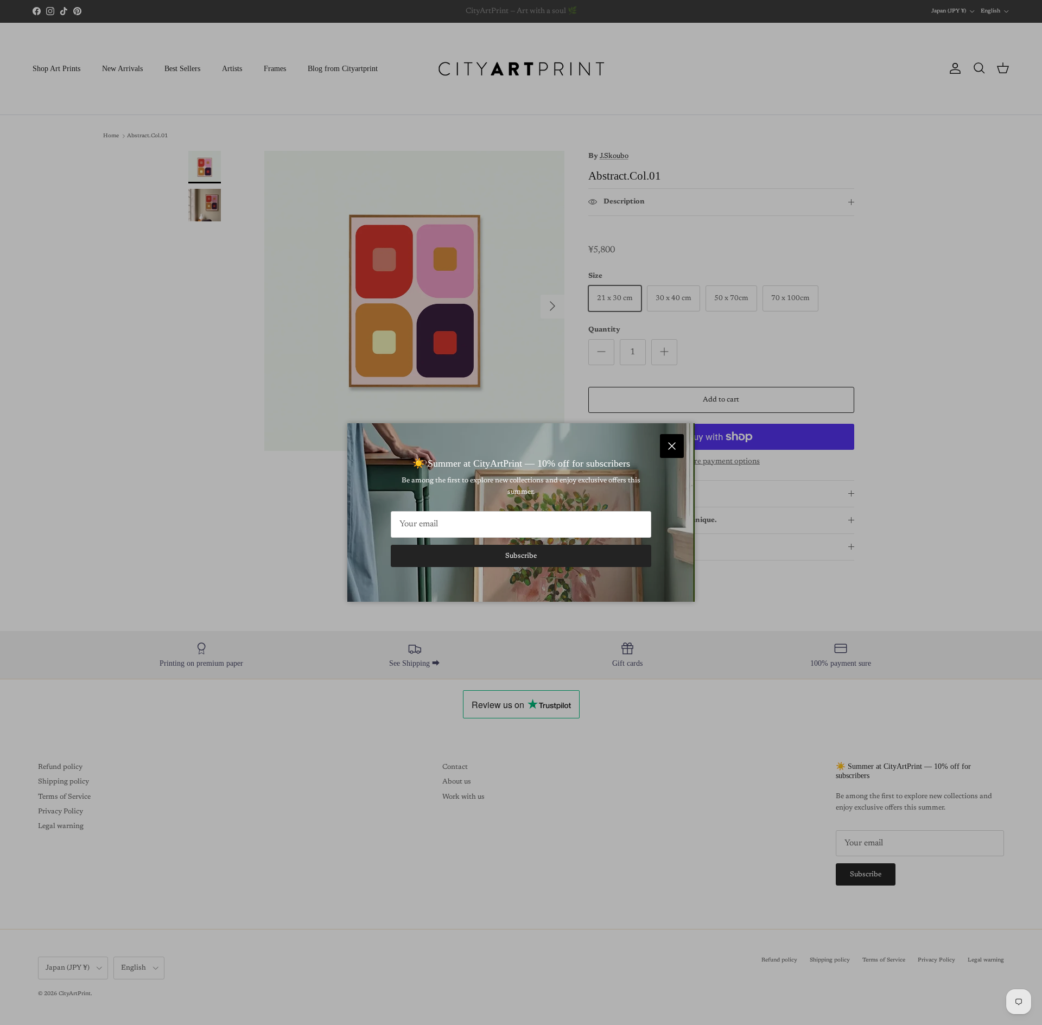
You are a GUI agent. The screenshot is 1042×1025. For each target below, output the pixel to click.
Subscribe (521, 555)
